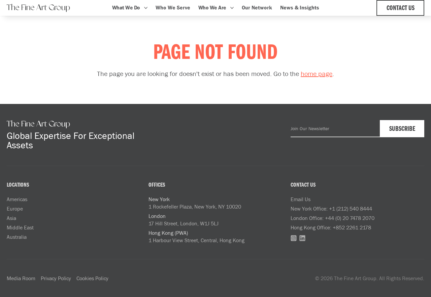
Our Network (257, 7)
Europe (15, 208)
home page (316, 73)
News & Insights (299, 7)
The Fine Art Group (38, 8)
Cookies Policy (92, 278)
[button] (130, 7)
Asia (11, 218)
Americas (17, 199)
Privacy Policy (56, 278)
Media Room (21, 278)
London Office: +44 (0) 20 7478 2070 (332, 218)
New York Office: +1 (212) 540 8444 (331, 208)
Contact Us (401, 8)
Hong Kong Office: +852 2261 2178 (331, 227)
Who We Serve (173, 7)
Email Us (300, 199)
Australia (17, 236)
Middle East (20, 227)
